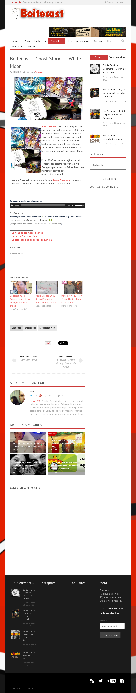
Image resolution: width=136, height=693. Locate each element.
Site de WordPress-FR (111, 600)
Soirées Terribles (33, 41)
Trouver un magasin (78, 41)
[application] (47, 205)
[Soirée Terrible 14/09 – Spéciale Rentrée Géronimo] (95, 114)
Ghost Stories (48, 126)
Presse (14, 47)
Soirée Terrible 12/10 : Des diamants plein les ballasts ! (114, 93)
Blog (107, 41)
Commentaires (117, 57)
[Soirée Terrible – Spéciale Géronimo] (95, 139)
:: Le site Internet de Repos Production (31, 239)
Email (54, 396)
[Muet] (73, 205)
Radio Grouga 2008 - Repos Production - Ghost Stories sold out (47, 299)
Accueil (16, 41)
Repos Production (61, 179)
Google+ (45, 396)
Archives (120, 2)
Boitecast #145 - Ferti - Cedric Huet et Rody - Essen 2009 (72, 299)
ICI (43, 217)
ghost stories (30, 327)
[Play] (12, 205)
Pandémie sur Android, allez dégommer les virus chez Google (51, 2)
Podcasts (54, 41)
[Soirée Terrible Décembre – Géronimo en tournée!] (95, 69)
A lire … (99, 57)
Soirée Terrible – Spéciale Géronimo (29, 655)
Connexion (105, 590)
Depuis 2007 (35, 401)
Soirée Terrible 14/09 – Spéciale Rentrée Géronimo (114, 115)
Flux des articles (110, 593)
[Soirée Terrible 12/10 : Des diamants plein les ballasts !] (95, 93)
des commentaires (111, 597)
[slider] (80, 205)
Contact (31, 46)
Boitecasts (39, 72)
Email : (103, 620)
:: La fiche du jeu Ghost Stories (26, 232)
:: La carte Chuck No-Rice (23, 236)
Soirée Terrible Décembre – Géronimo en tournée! (114, 69)
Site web (64, 396)
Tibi (32, 391)
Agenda (98, 41)
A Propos (109, 2)
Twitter (36, 396)
